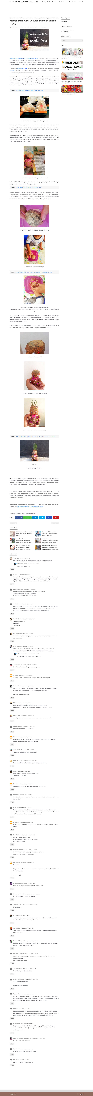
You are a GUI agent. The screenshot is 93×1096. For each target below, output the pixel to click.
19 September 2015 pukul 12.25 (28, 994)
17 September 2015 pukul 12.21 (32, 563)
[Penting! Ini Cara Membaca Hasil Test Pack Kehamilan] (72, 79)
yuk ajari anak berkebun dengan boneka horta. (30, 506)
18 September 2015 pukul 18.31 (27, 928)
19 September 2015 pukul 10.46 (29, 968)
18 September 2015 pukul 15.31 (30, 904)
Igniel (82, 1094)
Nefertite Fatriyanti (18, 953)
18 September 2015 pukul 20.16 (31, 941)
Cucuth (68, 1)
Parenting (54, 1)
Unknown (15, 737)
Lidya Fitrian (16, 715)
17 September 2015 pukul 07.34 (27, 633)
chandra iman (17, 726)
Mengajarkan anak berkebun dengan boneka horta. (24, 58)
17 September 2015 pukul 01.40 (29, 589)
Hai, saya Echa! (46, 1)
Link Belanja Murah (68, 30)
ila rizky (15, 794)
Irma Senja (16, 822)
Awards (79, 1)
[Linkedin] (49, 517)
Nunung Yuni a (17, 994)
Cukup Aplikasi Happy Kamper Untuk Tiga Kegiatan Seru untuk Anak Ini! (35, 436)
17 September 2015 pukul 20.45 (25, 784)
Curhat (74, 1)
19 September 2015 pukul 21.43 (27, 1023)
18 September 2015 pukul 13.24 (29, 849)
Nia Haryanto (16, 1023)
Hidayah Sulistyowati (19, 941)
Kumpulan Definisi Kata (19, 894)
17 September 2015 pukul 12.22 (32, 653)
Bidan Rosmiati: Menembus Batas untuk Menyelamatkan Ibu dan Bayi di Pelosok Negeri (50, 547)
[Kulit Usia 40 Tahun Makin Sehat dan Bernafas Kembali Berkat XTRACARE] (38, 533)
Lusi (14, 1008)
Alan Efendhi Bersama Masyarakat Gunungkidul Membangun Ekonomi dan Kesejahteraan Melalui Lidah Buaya (24, 540)
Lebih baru (13, 523)
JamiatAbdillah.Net (18, 904)
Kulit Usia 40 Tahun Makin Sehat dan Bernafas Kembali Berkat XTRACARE (49, 533)
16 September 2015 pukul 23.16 (24, 574)
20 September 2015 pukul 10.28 (37, 1038)
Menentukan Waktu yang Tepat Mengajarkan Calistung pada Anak (34, 272)
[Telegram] (35, 517)
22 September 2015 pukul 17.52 (22, 1059)
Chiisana (15, 675)
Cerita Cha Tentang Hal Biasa (24, 2)
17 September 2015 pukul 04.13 (28, 618)
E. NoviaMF (16, 686)
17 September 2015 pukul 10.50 (27, 715)
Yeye (14, 558)
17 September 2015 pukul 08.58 (26, 686)
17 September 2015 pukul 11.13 (27, 749)
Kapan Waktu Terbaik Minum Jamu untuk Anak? (29, 187)
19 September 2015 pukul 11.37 (31, 979)
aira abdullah (16, 928)
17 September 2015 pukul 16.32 (30, 760)
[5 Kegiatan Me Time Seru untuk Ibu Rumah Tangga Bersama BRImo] (12, 533)
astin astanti (16, 604)
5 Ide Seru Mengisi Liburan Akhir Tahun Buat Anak (29, 90)
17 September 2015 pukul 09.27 (25, 702)
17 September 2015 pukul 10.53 (28, 726)
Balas (12, 569)
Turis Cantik (16, 749)
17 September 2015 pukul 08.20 (29, 664)
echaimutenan (21, 563)
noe (14, 1059)
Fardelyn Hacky (17, 589)
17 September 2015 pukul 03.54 (27, 604)
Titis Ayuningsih (17, 664)
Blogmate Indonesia (18, 979)
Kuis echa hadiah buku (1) (68, 94)
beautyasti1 (16, 807)
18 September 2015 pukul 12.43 (28, 834)
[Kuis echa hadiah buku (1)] (72, 92)
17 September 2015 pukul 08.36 (25, 675)
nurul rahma (16, 862)
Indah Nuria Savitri (18, 760)
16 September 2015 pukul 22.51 (23, 558)
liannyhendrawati (18, 849)
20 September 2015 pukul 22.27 (26, 1049)
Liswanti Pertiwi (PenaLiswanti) (22, 1038)
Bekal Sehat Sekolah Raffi (68, 70)
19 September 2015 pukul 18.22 (22, 1008)
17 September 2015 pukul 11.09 (25, 737)
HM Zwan (15, 703)
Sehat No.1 (61, 1)
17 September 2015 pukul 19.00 (22, 771)
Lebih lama (55, 523)
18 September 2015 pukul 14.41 (28, 883)
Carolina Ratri (17, 619)
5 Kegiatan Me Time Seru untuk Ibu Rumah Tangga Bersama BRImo (24, 533)
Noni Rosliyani (17, 835)
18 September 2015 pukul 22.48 (31, 953)
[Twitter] (42, 517)
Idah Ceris (16, 1049)
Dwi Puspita (16, 633)
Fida (14, 771)
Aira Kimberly (17, 883)
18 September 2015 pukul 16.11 (23, 915)
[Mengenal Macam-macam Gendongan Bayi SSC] (72, 55)
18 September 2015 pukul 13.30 (27, 862)
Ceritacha (65, 31)
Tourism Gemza (17, 968)
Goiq (14, 915)
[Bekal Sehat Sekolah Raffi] (72, 68)
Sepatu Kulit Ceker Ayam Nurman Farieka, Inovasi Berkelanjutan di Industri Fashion (23, 547)
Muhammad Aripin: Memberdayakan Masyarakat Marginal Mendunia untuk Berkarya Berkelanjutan (50, 540)
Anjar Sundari (17, 646)
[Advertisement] (46, 10)
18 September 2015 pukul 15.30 (33, 894)
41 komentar (43, 27)
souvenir (12, 70)
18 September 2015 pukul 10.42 (26, 822)
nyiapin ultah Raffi (22, 68)
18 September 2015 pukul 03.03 (25, 794)
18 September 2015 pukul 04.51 (27, 807)
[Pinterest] (56, 517)
